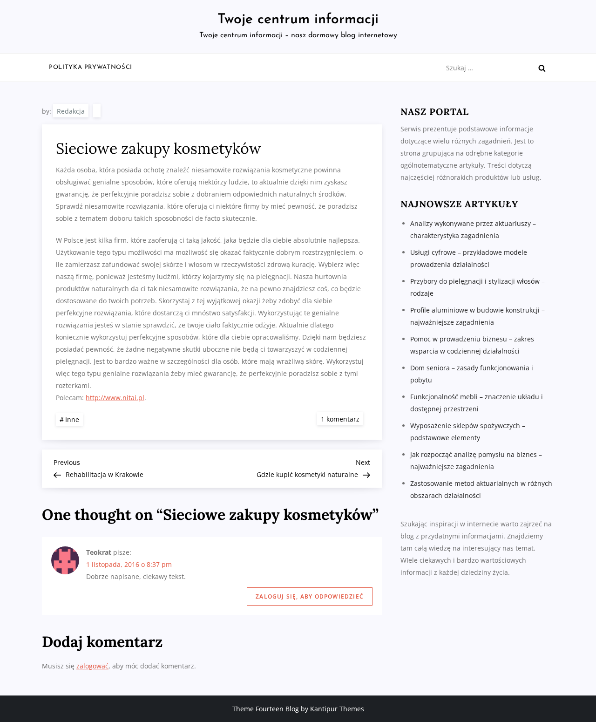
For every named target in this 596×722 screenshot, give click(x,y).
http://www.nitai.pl (115, 397)
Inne (72, 419)
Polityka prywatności (90, 67)
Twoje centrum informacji (298, 20)
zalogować (92, 665)
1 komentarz (342, 418)
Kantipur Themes (337, 708)
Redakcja (71, 111)
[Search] (542, 68)
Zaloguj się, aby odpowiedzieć (310, 596)
